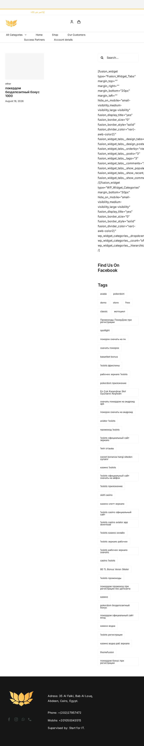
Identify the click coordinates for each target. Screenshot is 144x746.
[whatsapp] (23, 719)
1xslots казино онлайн (112, 532)
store (116, 302)
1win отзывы (107, 448)
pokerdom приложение (113, 383)
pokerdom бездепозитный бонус (115, 606)
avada (103, 293)
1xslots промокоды (110, 578)
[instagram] (16, 719)
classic (103, 311)
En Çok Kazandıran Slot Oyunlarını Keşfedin (113, 392)
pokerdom (118, 293)
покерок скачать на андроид (116, 412)
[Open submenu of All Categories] (26, 34)
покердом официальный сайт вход (116, 616)
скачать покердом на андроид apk (117, 402)
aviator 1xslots (107, 420)
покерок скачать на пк (113, 339)
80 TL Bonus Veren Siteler (114, 569)
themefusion (107, 652)
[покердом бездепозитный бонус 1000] (24, 66)
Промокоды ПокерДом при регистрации (116, 320)
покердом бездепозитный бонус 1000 (22, 92)
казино (104, 596)
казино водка (107, 625)
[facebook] (9, 719)
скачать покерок (109, 347)
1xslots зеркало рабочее (113, 541)
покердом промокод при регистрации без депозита (115, 587)
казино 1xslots (108, 467)
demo (103, 302)
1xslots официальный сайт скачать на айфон (114, 476)
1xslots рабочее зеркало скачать (113, 551)
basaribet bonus (109, 356)
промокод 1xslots (110, 429)
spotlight (105, 330)
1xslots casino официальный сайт (115, 513)
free (127, 302)
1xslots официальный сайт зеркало (114, 439)
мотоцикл (119, 311)
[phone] (30, 719)
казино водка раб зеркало (115, 643)
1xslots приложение (111, 486)
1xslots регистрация (111, 634)
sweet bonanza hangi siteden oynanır (116, 457)
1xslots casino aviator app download (114, 523)
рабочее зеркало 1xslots (113, 374)
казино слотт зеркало (112, 503)
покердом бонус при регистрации (112, 661)
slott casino (106, 495)
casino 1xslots (107, 560)
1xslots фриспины (110, 365)
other (8, 83)
